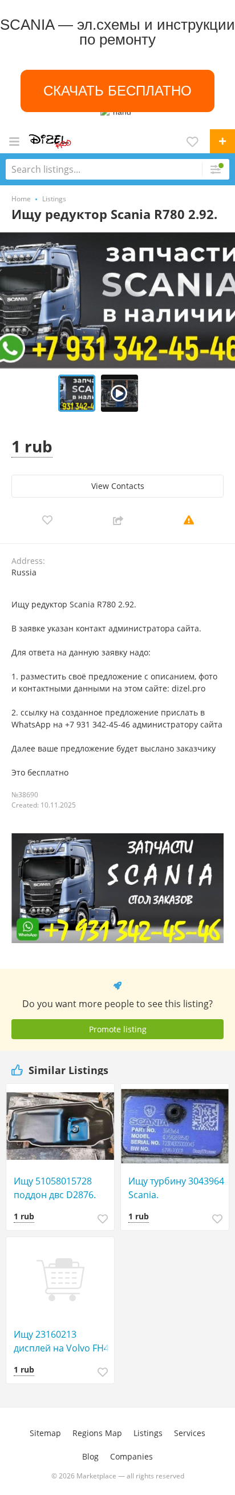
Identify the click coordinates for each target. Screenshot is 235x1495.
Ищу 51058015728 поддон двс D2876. (55, 1188)
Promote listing (118, 1029)
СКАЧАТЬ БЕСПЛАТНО (117, 90)
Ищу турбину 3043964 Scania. (176, 1188)
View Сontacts (117, 485)
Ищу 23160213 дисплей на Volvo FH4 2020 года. (61, 1341)
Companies (131, 1456)
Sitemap (45, 1433)
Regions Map (97, 1433)
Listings (148, 1433)
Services (189, 1433)
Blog (90, 1456)
